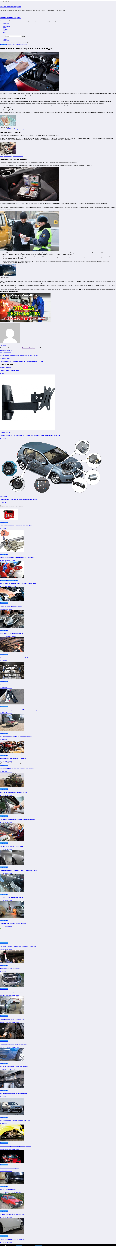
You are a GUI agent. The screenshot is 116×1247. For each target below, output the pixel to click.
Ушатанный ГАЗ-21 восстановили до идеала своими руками (17, 768)
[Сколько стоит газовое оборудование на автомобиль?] (51, 493)
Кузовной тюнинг (5, 580)
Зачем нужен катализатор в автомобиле (11, 633)
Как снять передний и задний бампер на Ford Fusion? (15, 1120)
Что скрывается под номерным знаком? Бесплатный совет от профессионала (22, 709)
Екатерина (9, 44)
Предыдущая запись (5, 352)
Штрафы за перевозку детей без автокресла (11, 156)
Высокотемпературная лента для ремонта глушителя (15, 1146)
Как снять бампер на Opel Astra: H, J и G (11, 992)
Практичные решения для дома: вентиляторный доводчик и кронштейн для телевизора (30, 435)
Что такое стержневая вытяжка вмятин (11, 897)
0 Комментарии (22, 44)
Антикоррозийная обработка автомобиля (12, 1019)
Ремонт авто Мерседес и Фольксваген (11, 606)
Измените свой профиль (28, 348)
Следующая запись (5, 358)
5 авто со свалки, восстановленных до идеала (13, 758)
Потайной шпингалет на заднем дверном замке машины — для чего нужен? (21, 361)
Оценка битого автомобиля (9, 370)
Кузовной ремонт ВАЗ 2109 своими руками (12, 1214)
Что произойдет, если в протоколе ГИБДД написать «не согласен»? (19, 355)
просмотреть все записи (6, 350)
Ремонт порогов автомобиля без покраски (12, 1239)
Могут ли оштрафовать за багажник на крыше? (13, 792)
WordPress (19, 1245)
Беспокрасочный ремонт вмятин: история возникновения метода (18, 870)
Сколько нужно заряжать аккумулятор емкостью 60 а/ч (16, 525)
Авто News (6, 23)
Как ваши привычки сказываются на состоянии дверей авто (17, 819)
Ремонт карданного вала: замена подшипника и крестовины (17, 557)
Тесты (4, 32)
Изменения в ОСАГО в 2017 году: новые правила (13, 129)
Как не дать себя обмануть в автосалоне (11, 846)
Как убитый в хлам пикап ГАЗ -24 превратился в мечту (16, 736)
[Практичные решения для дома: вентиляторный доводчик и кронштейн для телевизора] (27, 429)
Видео (5, 30)
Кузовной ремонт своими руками (9, 1168)
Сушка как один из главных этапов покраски (13, 923)
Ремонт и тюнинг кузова (10, 7)
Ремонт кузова (4, 522)
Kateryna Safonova (5, 367)
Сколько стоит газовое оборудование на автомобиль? (18, 499)
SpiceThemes (38, 1245)
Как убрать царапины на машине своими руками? (14, 1066)
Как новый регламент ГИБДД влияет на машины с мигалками (18, 946)
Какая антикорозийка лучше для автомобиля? (13, 1044)
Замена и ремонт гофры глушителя (10, 968)
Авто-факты (6, 26)
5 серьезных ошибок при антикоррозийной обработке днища (17, 657)
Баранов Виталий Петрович (13, 1192)
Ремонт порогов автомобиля (8, 1189)
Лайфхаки (6, 25)
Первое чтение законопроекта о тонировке (11, 278)
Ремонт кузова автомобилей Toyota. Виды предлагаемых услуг (18, 583)
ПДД (4, 28)
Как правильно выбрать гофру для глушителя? (13, 1093)
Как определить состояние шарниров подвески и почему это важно (19, 684)
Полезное (5, 29)
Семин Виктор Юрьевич (12, 995)
